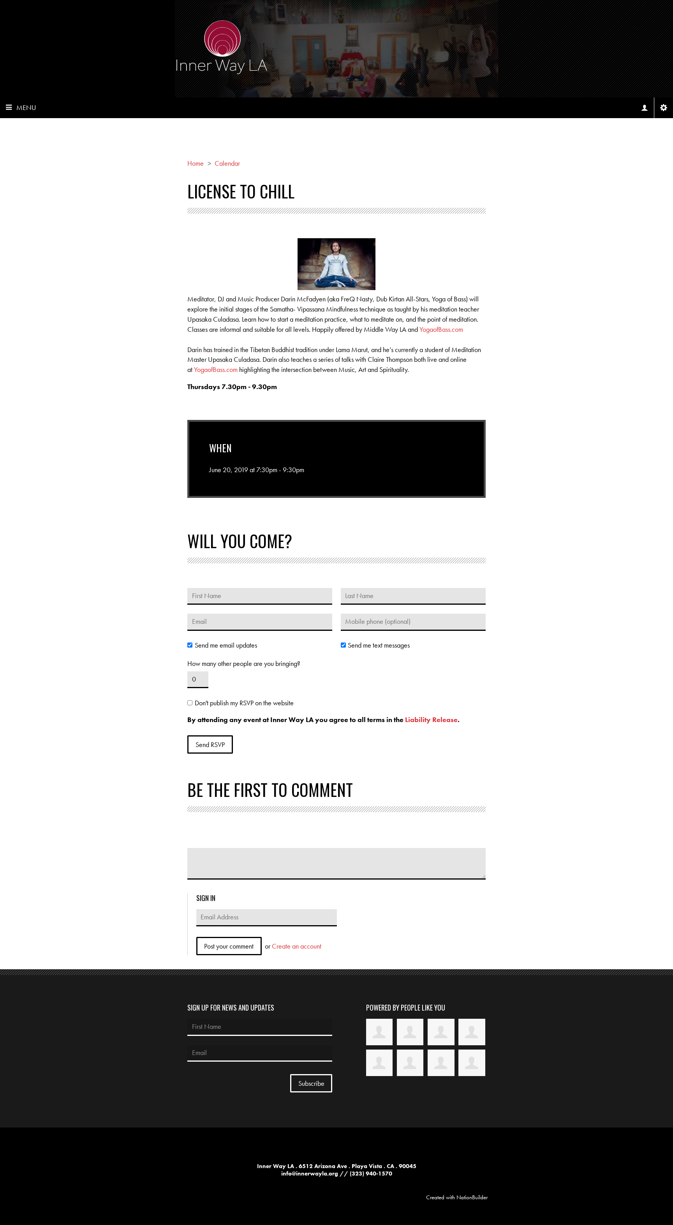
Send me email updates (226, 645)
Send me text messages (379, 645)
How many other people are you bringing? (243, 663)
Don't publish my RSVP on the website (244, 703)
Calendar (227, 163)
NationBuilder (472, 1197)
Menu (26, 107)
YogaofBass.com (441, 329)
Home (195, 163)
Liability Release (431, 719)
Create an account (296, 946)
